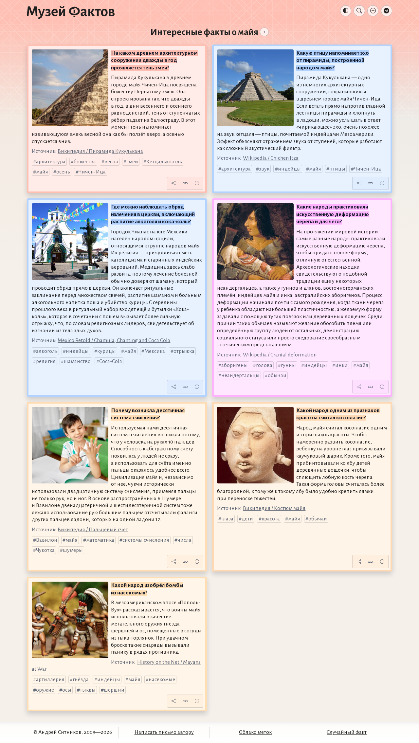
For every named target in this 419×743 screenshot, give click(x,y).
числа (184, 540)
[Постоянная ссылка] (185, 183)
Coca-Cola (110, 361)
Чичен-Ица (92, 172)
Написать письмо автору (164, 732)
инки (341, 365)
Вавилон (46, 540)
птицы (337, 169)
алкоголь (47, 351)
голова (264, 365)
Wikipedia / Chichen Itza (271, 158)
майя (42, 172)
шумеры (73, 550)
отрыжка (183, 351)
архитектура (50, 162)
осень (63, 172)
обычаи (277, 375)
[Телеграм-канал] (386, 10)
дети (247, 519)
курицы (106, 351)
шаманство (77, 361)
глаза (227, 519)
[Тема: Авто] (345, 10)
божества (85, 162)
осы (66, 690)
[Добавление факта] (372, 10)
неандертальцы (240, 375)
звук (264, 169)
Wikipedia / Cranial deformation (280, 355)
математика (100, 540)
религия (46, 361)
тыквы (88, 690)
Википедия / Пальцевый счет (93, 530)
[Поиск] (359, 10)
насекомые (162, 679)
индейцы (289, 169)
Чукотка (45, 550)
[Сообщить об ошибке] (196, 183)
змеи (132, 162)
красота (271, 519)
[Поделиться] (173, 183)
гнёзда (81, 679)
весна (111, 162)
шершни (114, 690)
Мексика (154, 351)
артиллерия (50, 679)
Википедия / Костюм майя (274, 508)
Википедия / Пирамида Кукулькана (100, 151)
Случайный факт (347, 732)
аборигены (234, 365)
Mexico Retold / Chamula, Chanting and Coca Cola (114, 340)
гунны (288, 365)
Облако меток (255, 732)
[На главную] (71, 12)
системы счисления (145, 540)
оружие (45, 690)
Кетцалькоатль (164, 162)
